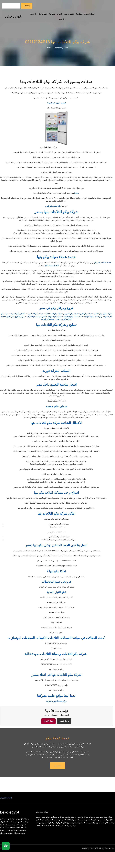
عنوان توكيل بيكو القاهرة (103, 313)
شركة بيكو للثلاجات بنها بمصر (56, 212)
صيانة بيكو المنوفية (54, 316)
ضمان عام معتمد (56, 406)
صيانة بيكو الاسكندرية (35, 313)
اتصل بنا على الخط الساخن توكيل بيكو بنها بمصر (56, 545)
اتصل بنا (57, 765)
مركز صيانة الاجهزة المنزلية (56, 701)
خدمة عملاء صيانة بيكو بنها (56, 257)
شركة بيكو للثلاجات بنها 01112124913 (57, 41)
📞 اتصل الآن (48, 721)
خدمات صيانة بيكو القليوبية (73, 316)
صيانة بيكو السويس (70, 313)
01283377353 (6, 798)
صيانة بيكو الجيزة (85, 313)
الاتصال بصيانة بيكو (52, 265)
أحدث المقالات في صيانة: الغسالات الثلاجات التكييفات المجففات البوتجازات (56, 638)
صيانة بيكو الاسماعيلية (53, 313)
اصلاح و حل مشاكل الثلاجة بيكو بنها (56, 492)
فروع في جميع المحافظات (56, 581)
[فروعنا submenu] (65, 19)
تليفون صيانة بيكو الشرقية (36, 316)
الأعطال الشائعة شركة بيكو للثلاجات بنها (56, 423)
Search (27, 6)
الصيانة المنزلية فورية (56, 371)
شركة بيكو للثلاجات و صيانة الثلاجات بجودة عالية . (56, 654)
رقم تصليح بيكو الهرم (53, 206)
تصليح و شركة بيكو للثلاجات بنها (56, 325)
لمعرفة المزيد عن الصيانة (56, 103)
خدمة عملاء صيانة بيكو (102, 262)
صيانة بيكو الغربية (47, 319)
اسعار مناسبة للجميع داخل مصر (56, 384)
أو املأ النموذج (64, 721)
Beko (76, 193)
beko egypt (13, 16)
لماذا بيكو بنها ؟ (56, 571)
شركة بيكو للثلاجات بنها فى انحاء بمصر (56, 675)
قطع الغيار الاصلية (56, 592)
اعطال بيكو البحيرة (18, 313)
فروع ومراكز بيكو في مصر (56, 308)
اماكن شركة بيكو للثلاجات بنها (56, 513)
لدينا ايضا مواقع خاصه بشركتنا (56, 696)
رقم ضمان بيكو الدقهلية (93, 316)
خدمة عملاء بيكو (58, 738)
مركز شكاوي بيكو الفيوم (16, 316)
